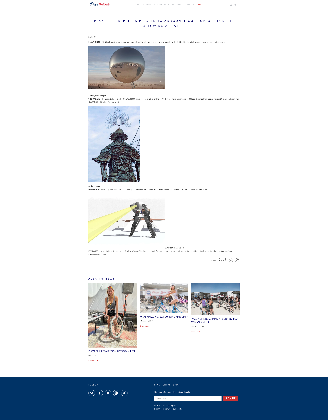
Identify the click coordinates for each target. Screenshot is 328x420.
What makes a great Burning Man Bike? (164, 316)
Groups (161, 4)
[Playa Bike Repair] (99, 4)
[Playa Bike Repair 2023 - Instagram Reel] (112, 315)
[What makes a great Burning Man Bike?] (164, 298)
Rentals (150, 4)
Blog (201, 4)
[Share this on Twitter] (219, 260)
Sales (171, 4)
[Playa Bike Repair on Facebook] (100, 393)
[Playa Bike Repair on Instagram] (117, 393)
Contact (191, 4)
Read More (93, 360)
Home (140, 4)
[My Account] (231, 4)
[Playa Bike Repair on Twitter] (92, 393)
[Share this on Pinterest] (231, 260)
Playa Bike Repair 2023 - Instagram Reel (111, 351)
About (180, 4)
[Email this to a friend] (236, 260)
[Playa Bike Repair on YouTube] (108, 393)
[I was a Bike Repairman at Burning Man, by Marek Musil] (215, 299)
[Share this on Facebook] (225, 260)
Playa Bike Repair (168, 405)
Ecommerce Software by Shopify (168, 409)
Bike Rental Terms (167, 384)
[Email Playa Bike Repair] (125, 393)
